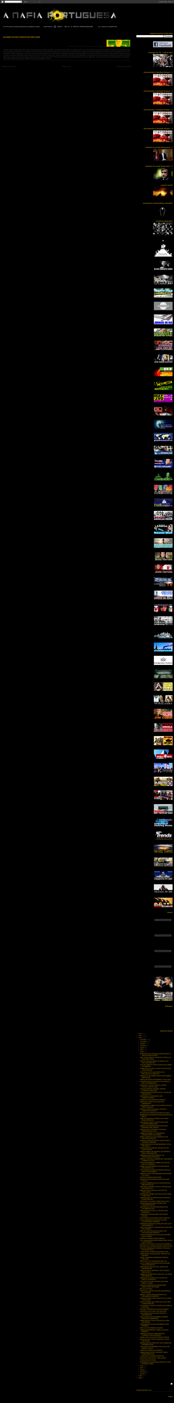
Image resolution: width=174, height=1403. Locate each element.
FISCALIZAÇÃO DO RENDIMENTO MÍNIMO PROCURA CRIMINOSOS (154, 1317)
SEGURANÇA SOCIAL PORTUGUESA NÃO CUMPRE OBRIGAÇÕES (154, 1123)
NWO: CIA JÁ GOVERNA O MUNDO (151, 1328)
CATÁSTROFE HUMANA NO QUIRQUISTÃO (154, 1252)
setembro (143, 1046)
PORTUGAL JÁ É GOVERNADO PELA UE (153, 1261)
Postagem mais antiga (124, 66)
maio (142, 1366)
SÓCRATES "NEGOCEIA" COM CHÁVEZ (153, 1358)
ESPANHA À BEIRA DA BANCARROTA (152, 1238)
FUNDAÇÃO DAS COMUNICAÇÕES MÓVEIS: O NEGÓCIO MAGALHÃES (155, 1054)
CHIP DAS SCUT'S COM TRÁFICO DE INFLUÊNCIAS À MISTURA (152, 1073)
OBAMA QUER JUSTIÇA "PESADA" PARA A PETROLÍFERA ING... (154, 1353)
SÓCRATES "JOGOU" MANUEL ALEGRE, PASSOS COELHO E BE (153, 1086)
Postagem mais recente (9, 66)
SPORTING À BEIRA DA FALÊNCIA (151, 1350)
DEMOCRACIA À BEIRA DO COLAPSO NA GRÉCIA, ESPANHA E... (153, 1278)
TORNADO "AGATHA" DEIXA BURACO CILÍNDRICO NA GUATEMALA (152, 1334)
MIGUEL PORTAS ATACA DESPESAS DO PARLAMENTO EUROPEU (153, 1295)
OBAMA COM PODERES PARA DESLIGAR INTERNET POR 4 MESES (153, 1126)
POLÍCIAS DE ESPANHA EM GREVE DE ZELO (155, 1113)
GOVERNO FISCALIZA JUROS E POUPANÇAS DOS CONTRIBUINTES (155, 1082)
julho (142, 1050)
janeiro (142, 1374)
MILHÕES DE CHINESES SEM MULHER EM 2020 (156, 1246)
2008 (140, 1378)
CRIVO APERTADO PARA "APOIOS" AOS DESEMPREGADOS (153, 1204)
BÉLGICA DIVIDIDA (146, 1289)
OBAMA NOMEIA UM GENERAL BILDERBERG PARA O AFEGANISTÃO (155, 1152)
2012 (140, 1033)
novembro (143, 1042)
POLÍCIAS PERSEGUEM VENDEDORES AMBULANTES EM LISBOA (153, 1286)
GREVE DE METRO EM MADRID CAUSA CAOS (155, 1079)
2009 (140, 1376)
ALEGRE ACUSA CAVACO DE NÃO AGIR (21, 37)
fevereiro (143, 1372)
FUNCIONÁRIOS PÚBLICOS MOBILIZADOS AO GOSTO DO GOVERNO (155, 1171)
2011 (140, 1036)
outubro (142, 1044)
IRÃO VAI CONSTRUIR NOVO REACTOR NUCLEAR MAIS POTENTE (153, 1232)
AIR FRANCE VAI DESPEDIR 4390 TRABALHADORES (151, 1097)
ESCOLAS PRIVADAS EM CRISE (150, 1177)
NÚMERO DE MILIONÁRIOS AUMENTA (152, 1100)
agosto (142, 1048)
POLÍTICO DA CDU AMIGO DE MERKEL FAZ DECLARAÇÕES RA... (154, 1062)
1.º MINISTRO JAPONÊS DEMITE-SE (152, 1356)
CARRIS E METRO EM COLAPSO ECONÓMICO (155, 1244)
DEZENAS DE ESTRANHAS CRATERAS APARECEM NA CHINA (153, 1130)
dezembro (143, 1040)
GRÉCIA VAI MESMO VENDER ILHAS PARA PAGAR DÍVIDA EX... (154, 1119)
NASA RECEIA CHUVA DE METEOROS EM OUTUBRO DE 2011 (154, 1207)
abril (141, 1368)
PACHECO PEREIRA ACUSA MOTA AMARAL (154, 1309)
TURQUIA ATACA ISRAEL (148, 1360)
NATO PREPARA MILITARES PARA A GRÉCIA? (155, 1218)
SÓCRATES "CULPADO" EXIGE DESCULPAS (154, 1201)
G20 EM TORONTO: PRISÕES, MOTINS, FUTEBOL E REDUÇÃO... (153, 1089)
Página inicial (66, 66)
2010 (140, 1038)
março (142, 1370)
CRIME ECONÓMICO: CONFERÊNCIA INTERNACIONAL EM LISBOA (152, 1134)
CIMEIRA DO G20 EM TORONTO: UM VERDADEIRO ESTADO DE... (152, 1156)
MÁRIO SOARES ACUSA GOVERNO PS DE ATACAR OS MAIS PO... (154, 1137)
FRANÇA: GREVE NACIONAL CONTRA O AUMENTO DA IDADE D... (153, 1110)
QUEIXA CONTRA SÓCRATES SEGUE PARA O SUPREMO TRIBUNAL (155, 1141)
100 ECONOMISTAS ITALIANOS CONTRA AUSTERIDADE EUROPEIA (153, 1221)
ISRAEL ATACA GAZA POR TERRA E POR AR (154, 1337)
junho (142, 1052)
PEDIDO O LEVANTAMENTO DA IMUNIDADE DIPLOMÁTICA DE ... (154, 1167)
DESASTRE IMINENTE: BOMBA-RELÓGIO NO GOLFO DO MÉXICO (155, 1163)
